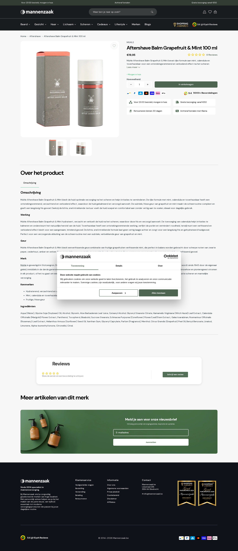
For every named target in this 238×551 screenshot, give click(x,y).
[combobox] (123, 12)
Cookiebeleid (113, 495)
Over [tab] (160, 266)
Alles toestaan (158, 293)
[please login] (114, 45)
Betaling (79, 495)
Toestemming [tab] (77, 266)
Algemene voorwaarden (118, 488)
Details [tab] (119, 266)
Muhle (23, 265)
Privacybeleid (113, 492)
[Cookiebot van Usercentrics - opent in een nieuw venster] (166, 257)
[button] (205, 12)
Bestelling (79, 488)
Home (23, 36)
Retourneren (81, 499)
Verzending (80, 492)
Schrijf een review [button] (175, 374)
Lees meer (132, 67)
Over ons (111, 485)
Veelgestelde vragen (84, 485)
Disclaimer (112, 499)
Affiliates (111, 502)
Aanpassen (117, 293)
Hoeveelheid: (134, 79)
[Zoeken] (153, 12)
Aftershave (35, 36)
